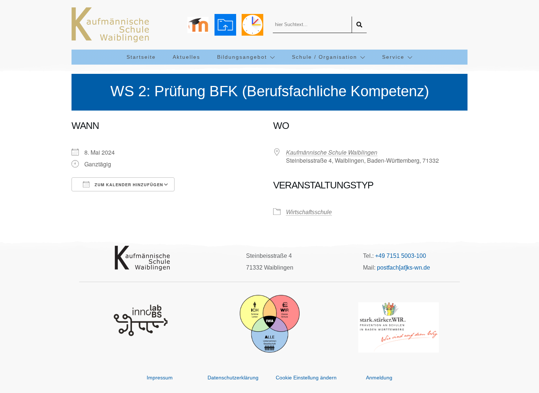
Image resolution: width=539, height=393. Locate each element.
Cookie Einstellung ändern (306, 378)
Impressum (160, 378)
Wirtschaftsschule (309, 212)
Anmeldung (379, 378)
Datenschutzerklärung (233, 378)
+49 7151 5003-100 (400, 256)
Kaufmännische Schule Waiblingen (331, 152)
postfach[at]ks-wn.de (403, 267)
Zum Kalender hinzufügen (128, 184)
